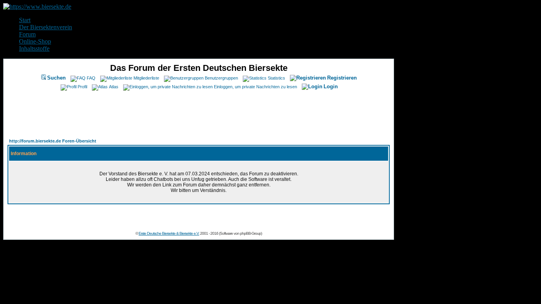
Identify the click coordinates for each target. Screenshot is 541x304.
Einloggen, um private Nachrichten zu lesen (255, 86)
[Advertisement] (199, 112)
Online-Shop (35, 41)
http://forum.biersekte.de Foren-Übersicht (52, 141)
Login (331, 86)
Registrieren (342, 78)
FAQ (91, 78)
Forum (27, 34)
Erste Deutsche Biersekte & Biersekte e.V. (169, 233)
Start (24, 20)
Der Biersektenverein (45, 27)
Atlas (113, 86)
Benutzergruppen (221, 78)
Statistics (276, 78)
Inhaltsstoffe (34, 48)
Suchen (56, 78)
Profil (82, 86)
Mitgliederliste (146, 78)
